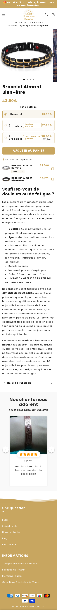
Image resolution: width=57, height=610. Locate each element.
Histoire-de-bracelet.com (27, 22)
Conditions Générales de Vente (20, 582)
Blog (4, 538)
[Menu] (3, 14)
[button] (46, 14)
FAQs (5, 520)
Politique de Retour (13, 569)
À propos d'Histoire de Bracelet (20, 563)
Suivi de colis (10, 526)
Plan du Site (9, 544)
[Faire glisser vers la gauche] (4, 55)
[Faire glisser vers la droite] (53, 55)
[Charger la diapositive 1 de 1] (24, 79)
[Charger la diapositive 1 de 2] (27, 79)
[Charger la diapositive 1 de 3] (30, 79)
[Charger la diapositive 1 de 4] (33, 79)
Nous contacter (11, 532)
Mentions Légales (12, 576)
